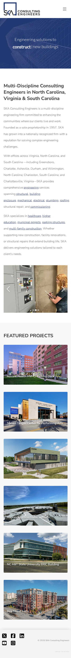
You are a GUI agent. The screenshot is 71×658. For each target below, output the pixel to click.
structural (22, 194)
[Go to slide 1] (33, 310)
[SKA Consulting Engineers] (22, 9)
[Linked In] (21, 636)
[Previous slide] (9, 289)
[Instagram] (13, 643)
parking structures (53, 222)
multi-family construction (25, 229)
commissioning (40, 207)
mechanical (24, 200)
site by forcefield (62, 651)
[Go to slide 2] (35, 310)
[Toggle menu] (65, 9)
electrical (39, 200)
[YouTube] (4, 643)
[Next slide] (62, 289)
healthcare (34, 216)
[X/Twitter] (4, 636)
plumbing (52, 200)
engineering (31, 188)
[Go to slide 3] (38, 310)
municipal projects (29, 222)
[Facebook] (13, 636)
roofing (64, 200)
